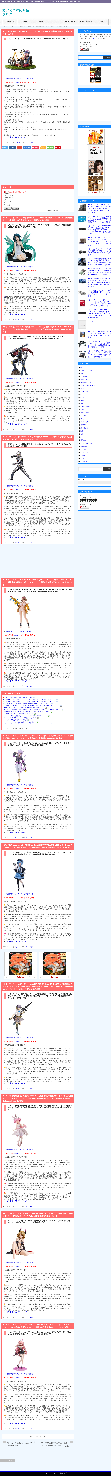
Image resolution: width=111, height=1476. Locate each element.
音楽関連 (83, 425)
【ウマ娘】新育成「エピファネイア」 (15, 720)
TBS (7, 199)
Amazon (17, 82)
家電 (81, 367)
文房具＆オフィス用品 (86, 443)
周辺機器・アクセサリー (87, 385)
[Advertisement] (37, 167)
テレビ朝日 (9, 201)
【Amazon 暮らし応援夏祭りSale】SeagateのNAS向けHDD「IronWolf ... (25, 716)
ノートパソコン (85, 376)
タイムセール (84, 452)
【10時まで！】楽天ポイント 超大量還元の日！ (18, 697)
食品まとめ (83, 397)
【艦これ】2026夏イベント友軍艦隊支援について (18, 714)
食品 (81, 394)
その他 (8, 205)
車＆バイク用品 (85, 413)
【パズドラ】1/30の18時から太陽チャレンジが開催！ (20, 722)
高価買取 (83, 455)
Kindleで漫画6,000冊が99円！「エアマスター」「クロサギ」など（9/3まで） (27, 711)
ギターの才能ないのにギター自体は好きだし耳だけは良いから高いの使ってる (27, 724)
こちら (94, 38)
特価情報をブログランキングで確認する (19, 78)
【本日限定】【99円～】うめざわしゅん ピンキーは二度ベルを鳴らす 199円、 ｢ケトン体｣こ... (31, 705)
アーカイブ (81, 480)
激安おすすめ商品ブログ (55, 210)
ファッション (84, 419)
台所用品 (83, 400)
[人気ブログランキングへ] (84, 50)
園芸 (81, 431)
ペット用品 (83, 446)
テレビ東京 (9, 203)
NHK (7, 194)
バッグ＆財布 (84, 422)
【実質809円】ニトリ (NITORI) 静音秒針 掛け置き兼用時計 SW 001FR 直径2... (27, 703)
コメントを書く (30, 142)
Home (5, 26)
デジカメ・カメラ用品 (86, 370)
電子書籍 (83, 440)
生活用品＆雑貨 (85, 406)
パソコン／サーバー (86, 373)
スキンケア (83, 410)
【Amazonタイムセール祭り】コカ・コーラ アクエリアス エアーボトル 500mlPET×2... (29, 699)
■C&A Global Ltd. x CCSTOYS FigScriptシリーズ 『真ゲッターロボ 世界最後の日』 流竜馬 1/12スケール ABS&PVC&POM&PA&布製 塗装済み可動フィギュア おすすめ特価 (55, 1444)
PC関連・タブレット (86, 382)
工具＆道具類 (84, 428)
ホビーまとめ (84, 391)
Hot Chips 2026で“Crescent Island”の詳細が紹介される (20, 718)
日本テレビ (9, 197)
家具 (81, 403)
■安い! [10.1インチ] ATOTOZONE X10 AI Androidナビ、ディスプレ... (24, 707)
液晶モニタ (83, 379)
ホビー (11, 26)
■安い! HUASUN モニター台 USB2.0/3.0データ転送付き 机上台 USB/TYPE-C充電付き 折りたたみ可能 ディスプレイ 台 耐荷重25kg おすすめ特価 (21, 1443)
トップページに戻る (7, 1460)
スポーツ (83, 416)
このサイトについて (94, 321)
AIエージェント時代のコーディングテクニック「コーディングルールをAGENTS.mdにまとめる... (32, 709)
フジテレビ (9, 196)
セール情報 (83, 449)
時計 (81, 434)
